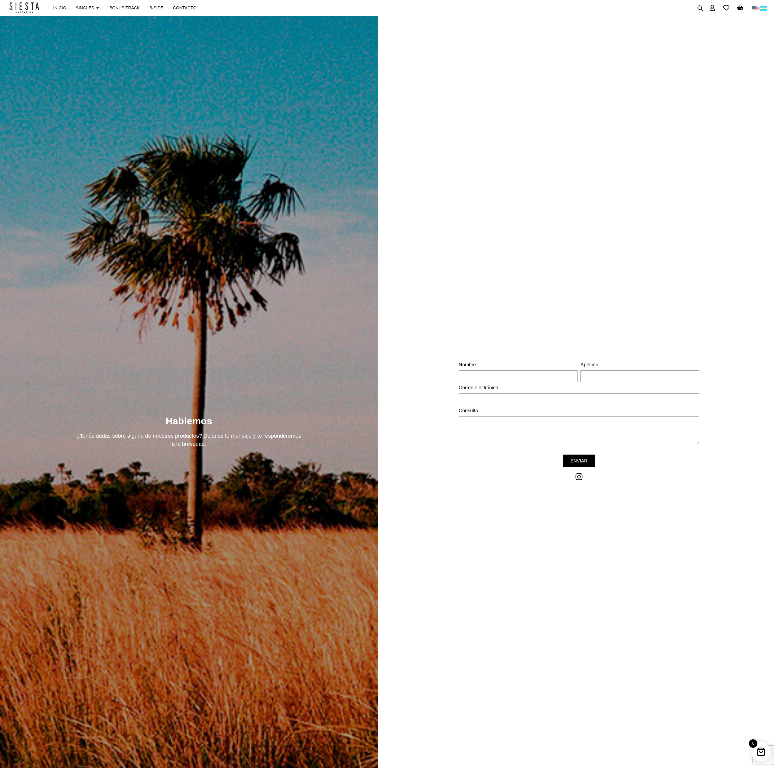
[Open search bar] (700, 8)
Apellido (589, 364)
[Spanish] (764, 8)
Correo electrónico (478, 387)
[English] (756, 8)
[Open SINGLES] (98, 8)
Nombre (467, 364)
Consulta (468, 410)
